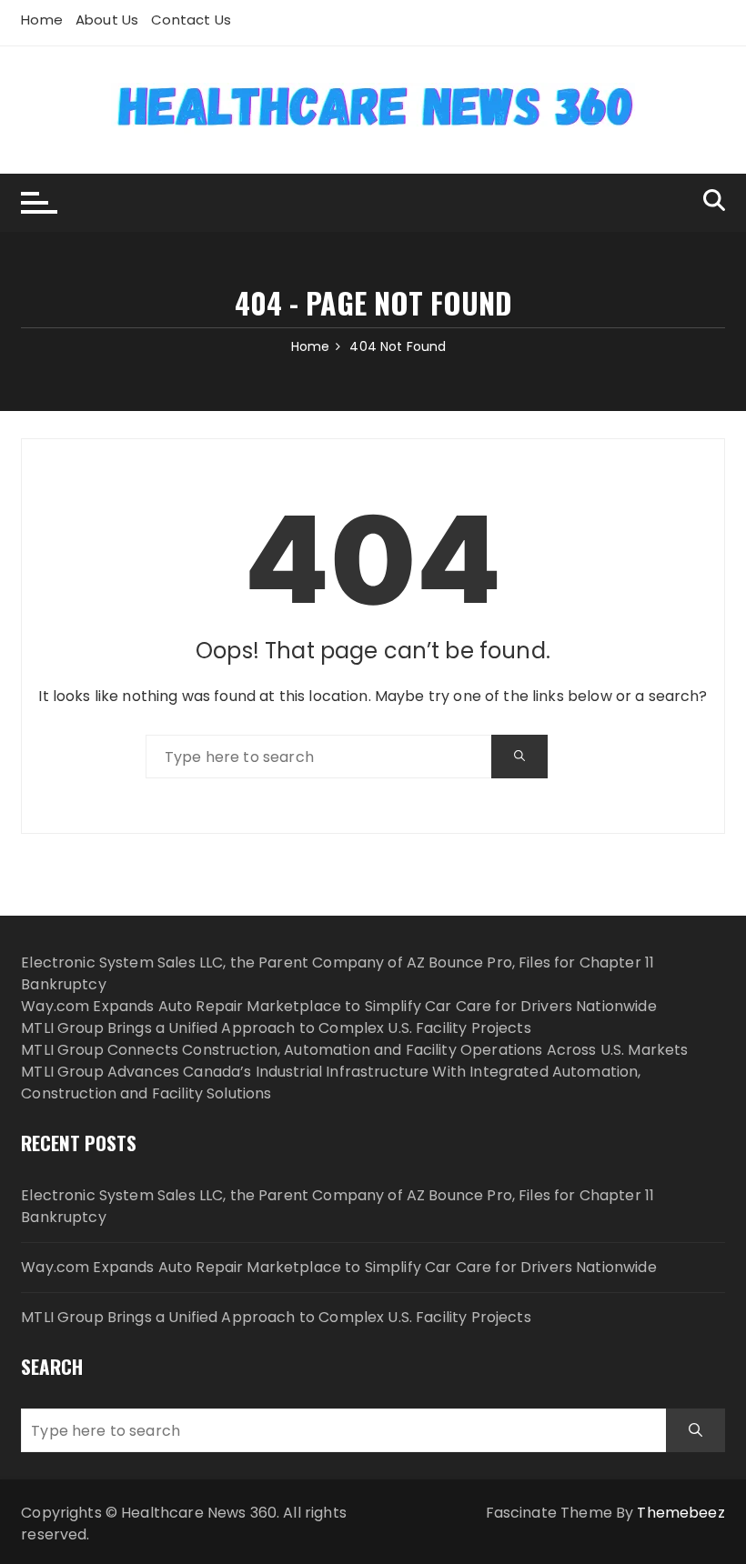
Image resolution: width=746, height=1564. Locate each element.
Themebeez (680, 1512)
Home (42, 19)
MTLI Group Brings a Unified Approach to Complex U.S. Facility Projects (276, 1028)
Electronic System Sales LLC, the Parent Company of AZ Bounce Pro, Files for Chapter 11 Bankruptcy (337, 1206)
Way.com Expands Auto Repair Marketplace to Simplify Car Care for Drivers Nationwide (338, 1006)
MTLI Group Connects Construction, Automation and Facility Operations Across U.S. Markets (354, 1049)
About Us (107, 19)
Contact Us (191, 19)
